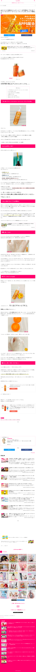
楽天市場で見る (13, 388)
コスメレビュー (3, 419)
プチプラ (16, 419)
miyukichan (9, 438)
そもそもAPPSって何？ (12, 91)
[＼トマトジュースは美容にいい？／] (22, 585)
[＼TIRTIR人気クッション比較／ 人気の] (4, 585)
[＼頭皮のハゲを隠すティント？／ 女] (4, 558)
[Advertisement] (18, 429)
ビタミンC (12, 419)
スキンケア (8, 419)
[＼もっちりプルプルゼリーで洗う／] (22, 567)
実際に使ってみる (11, 94)
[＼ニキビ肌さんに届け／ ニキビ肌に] (22, 594)
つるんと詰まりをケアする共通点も (14, 92)
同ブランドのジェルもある (13, 95)
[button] (35, 5)
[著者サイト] (7, 444)
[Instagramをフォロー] (8, 444)
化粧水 (19, 419)
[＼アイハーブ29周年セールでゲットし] (13, 576)
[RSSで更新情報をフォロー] (10, 444)
